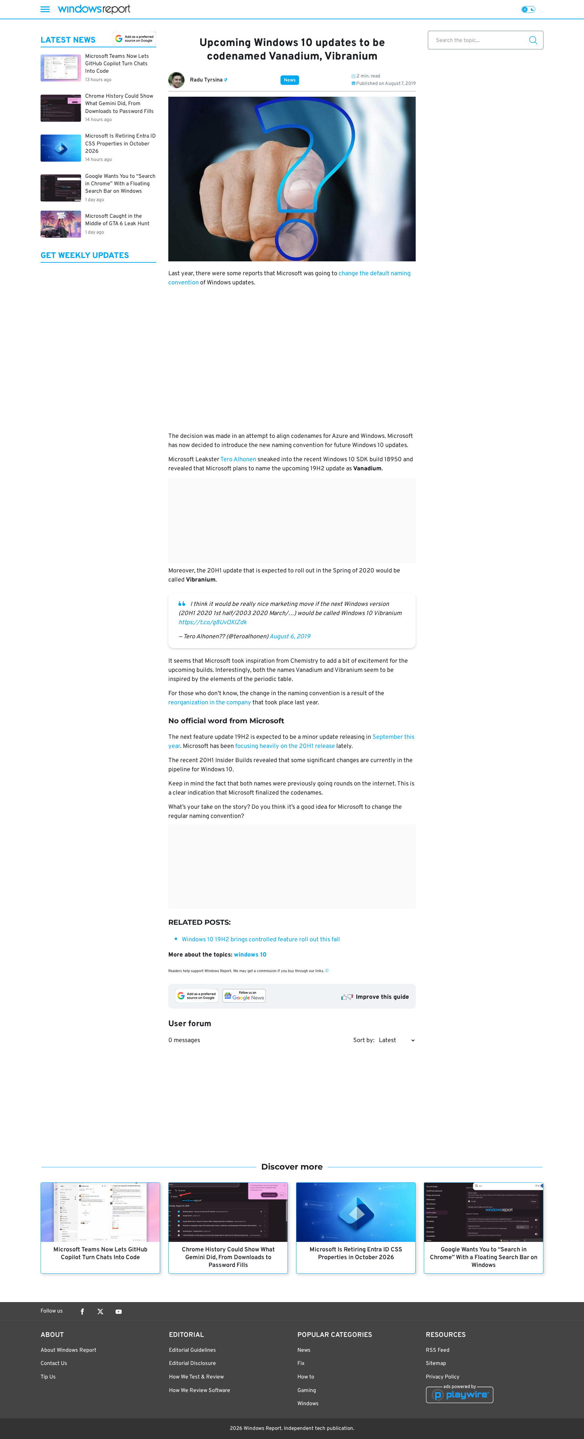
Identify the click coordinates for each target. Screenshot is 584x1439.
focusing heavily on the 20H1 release (285, 746)
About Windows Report (68, 1350)
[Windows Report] (94, 9)
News (290, 80)
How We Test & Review (196, 1377)
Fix (301, 1363)
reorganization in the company (209, 703)
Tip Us (48, 1377)
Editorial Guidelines (192, 1350)
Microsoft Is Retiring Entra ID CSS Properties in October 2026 (356, 1253)
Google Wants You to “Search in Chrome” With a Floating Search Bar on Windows (483, 1257)
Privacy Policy (442, 1377)
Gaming (306, 1390)
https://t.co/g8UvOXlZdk (212, 623)
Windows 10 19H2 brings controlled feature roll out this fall (261, 940)
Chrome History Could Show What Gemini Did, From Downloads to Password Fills (228, 1257)
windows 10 (250, 955)
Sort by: (363, 1040)
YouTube (119, 1311)
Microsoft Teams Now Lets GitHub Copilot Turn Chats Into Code (100, 1253)
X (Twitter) (100, 1311)
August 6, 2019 (289, 637)
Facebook (82, 1311)
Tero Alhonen (238, 460)
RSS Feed (437, 1350)
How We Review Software (199, 1390)
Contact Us (54, 1363)
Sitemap (436, 1363)
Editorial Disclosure (192, 1363)
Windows (308, 1403)
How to (305, 1377)
